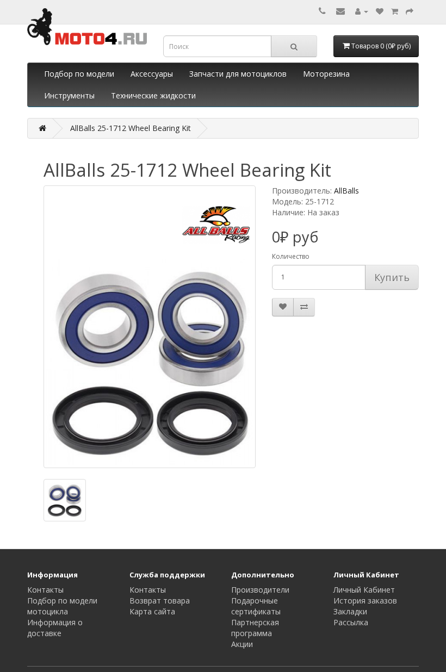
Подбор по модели (79, 74)
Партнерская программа (255, 627)
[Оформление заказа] (409, 11)
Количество (290, 256)
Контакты (45, 589)
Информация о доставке (55, 627)
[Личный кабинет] (361, 11)
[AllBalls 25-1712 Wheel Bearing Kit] (150, 326)
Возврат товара (159, 600)
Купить (392, 277)
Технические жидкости (153, 95)
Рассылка (350, 622)
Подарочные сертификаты (256, 606)
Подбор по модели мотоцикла (62, 606)
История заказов (365, 600)
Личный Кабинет (364, 589)
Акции (242, 644)
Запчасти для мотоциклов (238, 74)
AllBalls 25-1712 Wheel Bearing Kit (130, 128)
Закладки (350, 611)
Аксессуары (152, 74)
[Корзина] (394, 11)
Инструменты (69, 95)
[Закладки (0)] (379, 11)
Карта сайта (152, 611)
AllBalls (346, 190)
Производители (260, 589)
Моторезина (326, 74)
